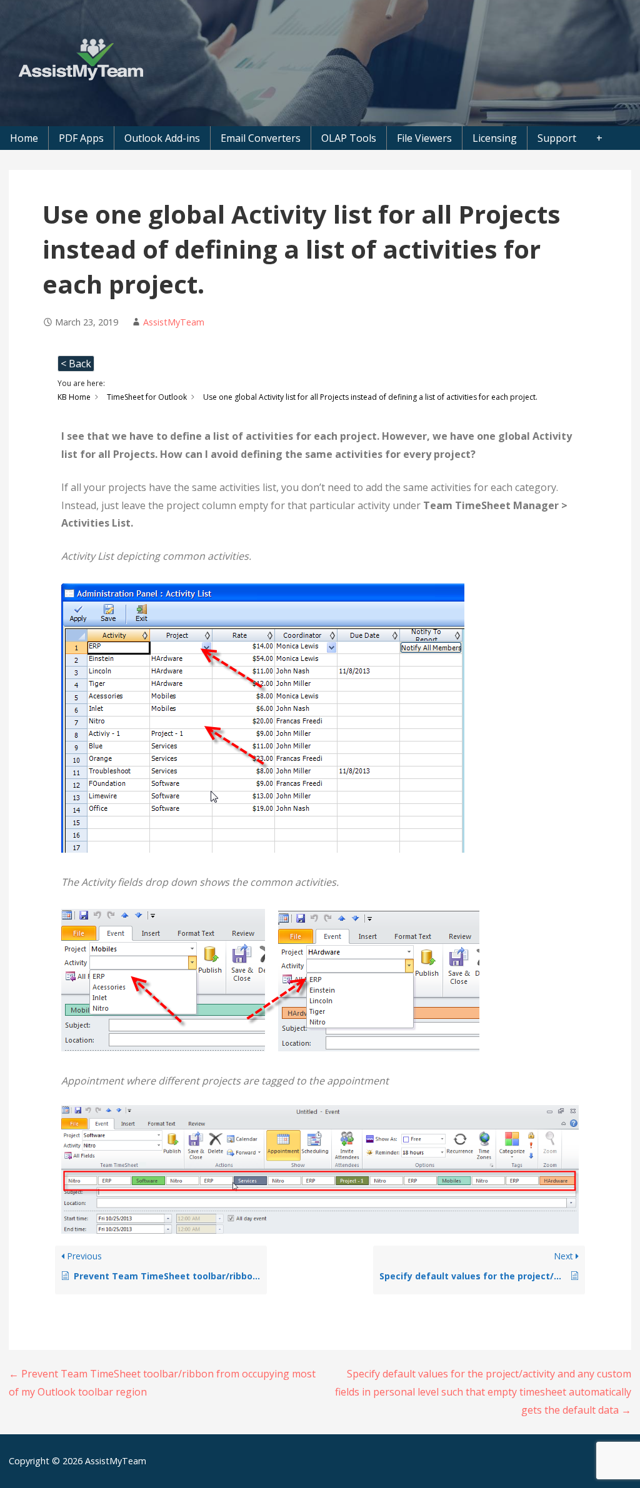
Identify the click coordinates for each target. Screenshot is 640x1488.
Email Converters (261, 138)
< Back (76, 363)
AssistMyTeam (173, 322)
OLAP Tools (348, 138)
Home (24, 138)
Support (557, 138)
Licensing (494, 138)
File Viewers (424, 138)
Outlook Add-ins (162, 138)
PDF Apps (81, 138)
